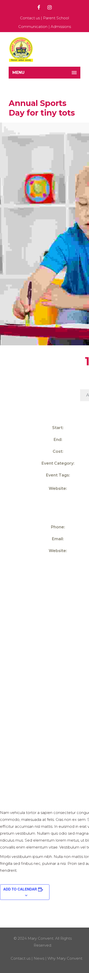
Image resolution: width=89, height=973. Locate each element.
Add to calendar (20, 889)
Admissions (61, 26)
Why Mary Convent (64, 958)
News (39, 958)
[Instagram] (49, 7)
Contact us (30, 18)
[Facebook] (39, 7)
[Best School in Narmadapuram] (21, 49)
